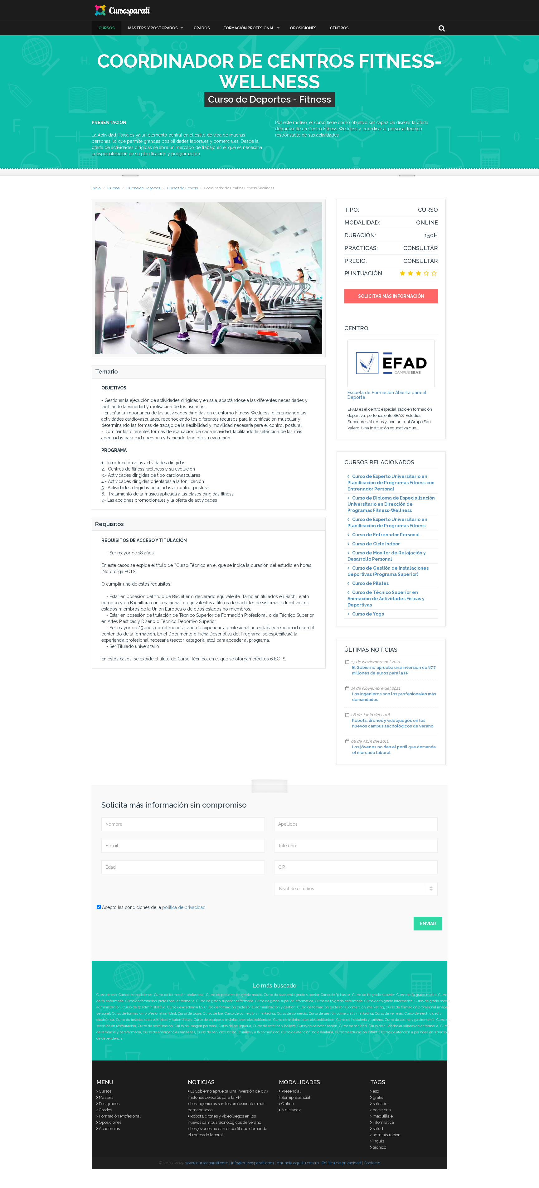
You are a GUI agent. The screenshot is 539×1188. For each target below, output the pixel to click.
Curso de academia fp (184, 1007)
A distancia (291, 1110)
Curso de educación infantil (357, 1032)
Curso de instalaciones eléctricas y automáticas (154, 1020)
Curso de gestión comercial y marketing (341, 1014)
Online (287, 1103)
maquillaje (383, 1116)
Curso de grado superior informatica (284, 1001)
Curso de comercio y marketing (250, 1014)
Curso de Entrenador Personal (386, 534)
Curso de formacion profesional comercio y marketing (340, 1007)
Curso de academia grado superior (291, 995)
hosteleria (382, 1110)
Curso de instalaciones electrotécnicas (303, 1020)
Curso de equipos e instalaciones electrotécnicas (232, 1020)
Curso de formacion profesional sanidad (144, 1014)
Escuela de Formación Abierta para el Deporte (386, 395)
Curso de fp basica (335, 995)
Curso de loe (213, 1014)
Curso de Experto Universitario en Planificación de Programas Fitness (387, 522)
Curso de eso (106, 995)
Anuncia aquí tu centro (298, 1163)
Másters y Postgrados (153, 28)
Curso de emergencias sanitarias (169, 1032)
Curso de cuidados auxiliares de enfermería (403, 1026)
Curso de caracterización (317, 1026)
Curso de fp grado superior (373, 995)
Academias (109, 1128)
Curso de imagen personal (196, 1026)
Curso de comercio (292, 1014)
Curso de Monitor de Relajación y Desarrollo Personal (386, 556)
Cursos (107, 28)
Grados (202, 28)
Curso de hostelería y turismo (359, 1020)
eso (376, 1091)
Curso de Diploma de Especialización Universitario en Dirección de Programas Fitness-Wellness (391, 504)
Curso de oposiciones (135, 995)
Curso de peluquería (235, 1026)
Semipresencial (295, 1097)
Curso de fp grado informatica (388, 1001)
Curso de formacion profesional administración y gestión (249, 1007)
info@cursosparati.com (252, 1163)
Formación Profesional (249, 28)
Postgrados (109, 1103)
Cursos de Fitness (182, 188)
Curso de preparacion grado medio (234, 995)
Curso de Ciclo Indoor (376, 543)
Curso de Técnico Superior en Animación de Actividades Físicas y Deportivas (386, 598)
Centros (339, 28)
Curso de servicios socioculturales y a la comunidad (238, 1032)
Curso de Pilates (370, 583)
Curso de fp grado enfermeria (338, 1001)
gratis (378, 1097)
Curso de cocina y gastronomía (410, 1020)
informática (383, 1122)
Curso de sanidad (353, 1026)
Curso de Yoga (368, 613)
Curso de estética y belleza (274, 1026)
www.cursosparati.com (206, 1163)
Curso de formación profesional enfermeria (159, 1001)
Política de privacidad (341, 1163)
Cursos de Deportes (143, 188)
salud (378, 1128)
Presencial (291, 1091)
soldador (381, 1103)
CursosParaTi (123, 10)
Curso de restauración (155, 1026)
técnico (379, 1147)
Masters (106, 1097)
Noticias (201, 1082)
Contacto (372, 1163)
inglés (378, 1141)
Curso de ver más (389, 1014)
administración (387, 1134)
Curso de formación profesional (179, 995)
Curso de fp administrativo (144, 1007)
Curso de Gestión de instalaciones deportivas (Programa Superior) (388, 571)
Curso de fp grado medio (416, 995)
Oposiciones (303, 28)
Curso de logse (189, 1014)
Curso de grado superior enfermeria (224, 1001)
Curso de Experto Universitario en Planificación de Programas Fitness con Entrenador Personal (391, 482)
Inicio (96, 188)
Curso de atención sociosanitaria (307, 1032)
